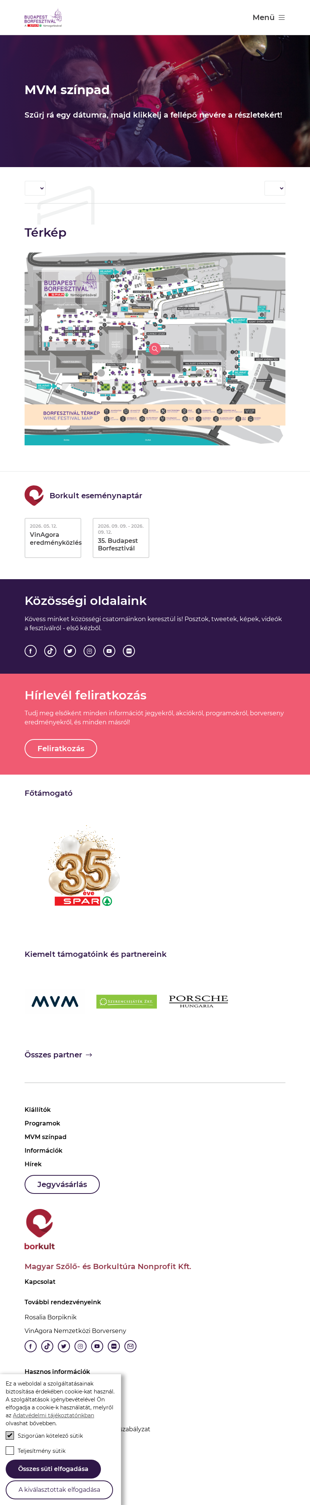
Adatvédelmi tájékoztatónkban (53, 1415)
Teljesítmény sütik (41, 1451)
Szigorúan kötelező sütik (50, 1435)
